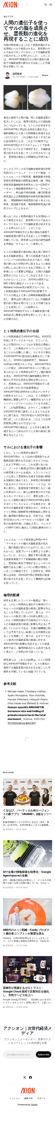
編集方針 (28, 1098)
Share (45, 75)
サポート (41, 1098)
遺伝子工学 (8, 16)
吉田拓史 (17, 73)
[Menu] (50, 4)
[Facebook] (30, 1077)
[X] (24, 1077)
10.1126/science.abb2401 (21, 723)
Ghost (34, 1104)
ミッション (14, 1098)
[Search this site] (45, 4)
